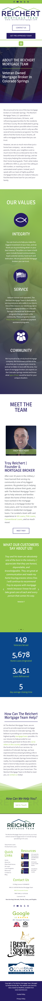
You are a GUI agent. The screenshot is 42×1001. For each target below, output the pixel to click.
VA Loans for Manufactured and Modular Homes (35, 856)
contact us (13, 775)
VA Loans (21, 516)
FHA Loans (30, 516)
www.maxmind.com (21, 990)
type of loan (14, 375)
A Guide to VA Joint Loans (34, 870)
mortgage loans (21, 736)
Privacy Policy (21, 999)
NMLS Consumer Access (21, 890)
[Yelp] (24, 1)
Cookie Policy (21, 994)
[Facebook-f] (14, 1)
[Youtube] (17, 1)
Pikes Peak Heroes (13, 319)
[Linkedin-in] (21, 1)
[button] (21, 43)
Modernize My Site (13, 985)
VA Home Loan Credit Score (34, 863)
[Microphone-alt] (28, 1)
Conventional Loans (13, 519)
